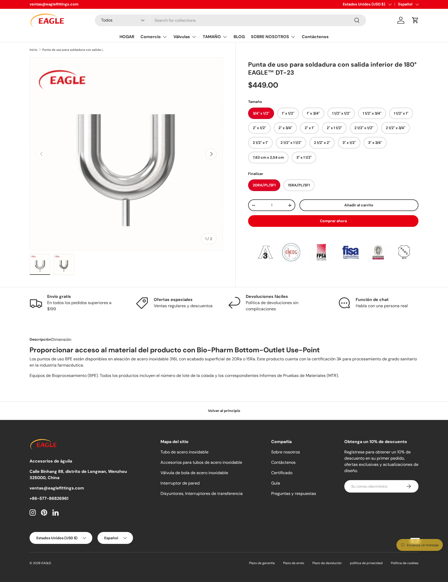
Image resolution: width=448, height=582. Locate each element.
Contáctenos (315, 36)
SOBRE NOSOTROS (270, 36)
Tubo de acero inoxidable (184, 452)
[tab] (40, 339)
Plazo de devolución (327, 563)
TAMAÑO (212, 36)
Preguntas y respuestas (293, 493)
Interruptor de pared (180, 483)
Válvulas (181, 36)
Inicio (33, 49)
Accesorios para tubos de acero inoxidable (201, 462)
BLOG (239, 36)
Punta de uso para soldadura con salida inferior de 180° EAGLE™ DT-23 (73, 49)
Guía (275, 483)
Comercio (151, 36)
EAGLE (46, 563)
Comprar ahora (333, 221)
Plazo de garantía (262, 563)
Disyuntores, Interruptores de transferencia (201, 493)
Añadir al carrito (358, 205)
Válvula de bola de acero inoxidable (194, 472)
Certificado (281, 472)
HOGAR (127, 36)
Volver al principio (224, 410)
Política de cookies (404, 563)
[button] (415, 20)
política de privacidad (366, 563)
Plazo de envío (293, 563)
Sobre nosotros (285, 452)
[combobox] (230, 20)
